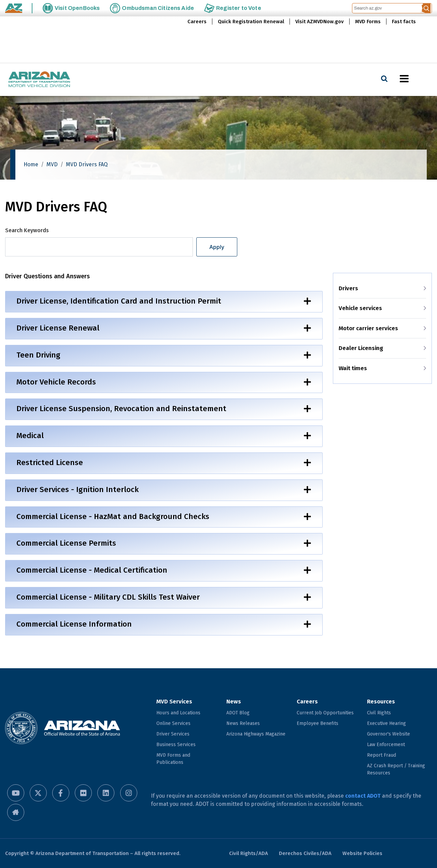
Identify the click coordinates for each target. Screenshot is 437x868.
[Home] (39, 80)
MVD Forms (368, 21)
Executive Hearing (386, 723)
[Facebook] (60, 792)
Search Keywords (27, 230)
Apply (216, 246)
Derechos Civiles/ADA (305, 853)
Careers (197, 21)
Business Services (176, 744)
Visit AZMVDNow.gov (319, 21)
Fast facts (404, 21)
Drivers (348, 288)
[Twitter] (38, 792)
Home (31, 164)
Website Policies (362, 853)
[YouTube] (15, 792)
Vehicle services (360, 308)
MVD (52, 164)
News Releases (243, 723)
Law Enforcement (386, 744)
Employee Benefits (317, 723)
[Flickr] (83, 792)
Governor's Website (388, 734)
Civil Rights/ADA (248, 853)
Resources (381, 701)
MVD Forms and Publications (173, 758)
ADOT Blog (238, 713)
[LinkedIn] (105, 792)
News (233, 701)
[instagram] (128, 792)
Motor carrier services (368, 328)
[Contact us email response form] (15, 812)
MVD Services (174, 701)
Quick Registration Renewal (251, 21)
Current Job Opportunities (325, 713)
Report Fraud (381, 755)
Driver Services (172, 734)
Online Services (173, 723)
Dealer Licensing (361, 348)
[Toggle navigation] (416, 78)
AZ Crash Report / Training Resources (396, 769)
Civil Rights (379, 713)
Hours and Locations (178, 713)
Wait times (353, 368)
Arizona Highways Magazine (255, 734)
